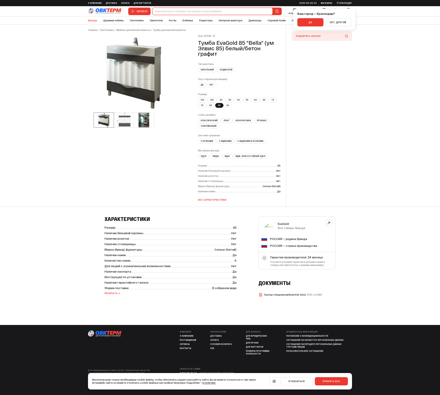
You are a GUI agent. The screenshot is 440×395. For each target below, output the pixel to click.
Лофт (227, 120)
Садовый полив (277, 20)
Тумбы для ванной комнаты (169, 30)
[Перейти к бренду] (328, 223)
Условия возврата (221, 344)
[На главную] (104, 11)
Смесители (156, 20)
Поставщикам (188, 340)
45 (229, 100)
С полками (207, 141)
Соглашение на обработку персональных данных (315, 340)
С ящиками (225, 141)
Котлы (172, 20)
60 (255, 100)
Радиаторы (206, 20)
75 (202, 105)
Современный (209, 126)
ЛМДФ (215, 156)
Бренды (92, 20)
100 (202, 100)
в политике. (209, 382)
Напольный (207, 69)
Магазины (326, 3)
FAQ (212, 348)
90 (228, 105)
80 (210, 105)
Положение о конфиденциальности (307, 336)
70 (272, 100)
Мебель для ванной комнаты (133, 30)
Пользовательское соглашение (304, 351)
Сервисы (185, 344)
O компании (95, 3)
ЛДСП (204, 156)
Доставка (111, 3)
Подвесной (226, 69)
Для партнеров (142, 3)
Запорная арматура (230, 20)
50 (238, 100)
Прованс (262, 120)
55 (247, 100)
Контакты (185, 348)
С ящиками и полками (250, 141)
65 (264, 100)
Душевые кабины (113, 20)
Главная (92, 30)
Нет (212, 85)
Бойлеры (188, 20)
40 (221, 100)
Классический (209, 120)
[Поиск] (276, 11)
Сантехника (137, 20)
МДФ (227, 156)
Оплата (125, 3)
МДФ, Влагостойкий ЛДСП (251, 156)
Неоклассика (243, 120)
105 (212, 100)
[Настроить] (274, 381)
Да (202, 85)
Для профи (252, 343)
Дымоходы (255, 20)
